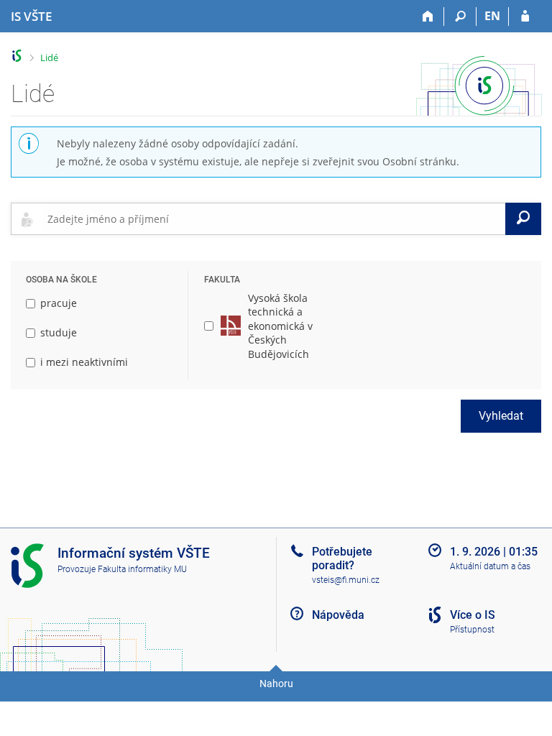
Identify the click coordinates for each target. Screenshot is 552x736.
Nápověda (338, 615)
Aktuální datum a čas (490, 566)
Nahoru (276, 683)
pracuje (58, 303)
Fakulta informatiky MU (142, 569)
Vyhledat (501, 416)
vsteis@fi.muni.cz (346, 580)
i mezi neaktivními (84, 362)
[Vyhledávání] (460, 16)
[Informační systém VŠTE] (17, 56)
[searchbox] (273, 218)
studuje (58, 332)
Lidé (49, 57)
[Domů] (428, 16)
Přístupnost (472, 630)
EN (492, 16)
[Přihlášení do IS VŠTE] (525, 16)
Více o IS (472, 615)
